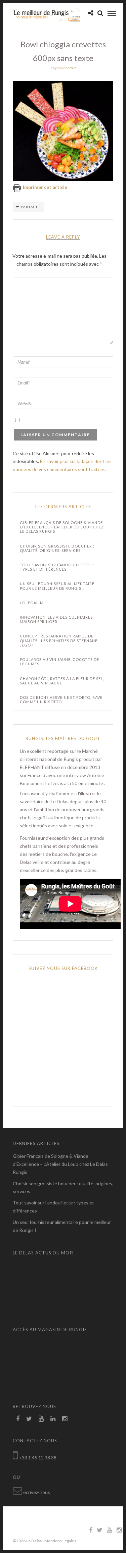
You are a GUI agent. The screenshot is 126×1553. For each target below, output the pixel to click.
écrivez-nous (36, 1492)
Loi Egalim (32, 603)
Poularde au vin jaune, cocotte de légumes (59, 661)
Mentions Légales (60, 1540)
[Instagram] (64, 1419)
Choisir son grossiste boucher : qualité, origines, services (57, 548)
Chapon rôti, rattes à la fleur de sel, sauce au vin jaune (62, 680)
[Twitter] (29, 1419)
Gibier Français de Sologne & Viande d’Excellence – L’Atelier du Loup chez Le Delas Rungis (62, 526)
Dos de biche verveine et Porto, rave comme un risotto (61, 699)
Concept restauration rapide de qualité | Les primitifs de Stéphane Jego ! (58, 640)
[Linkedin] (52, 1419)
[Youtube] (41, 1419)
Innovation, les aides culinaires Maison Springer (56, 619)
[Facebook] (17, 1419)
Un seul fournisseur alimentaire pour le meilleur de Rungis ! (57, 585)
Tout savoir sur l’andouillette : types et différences (56, 567)
